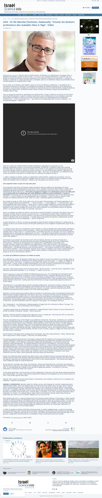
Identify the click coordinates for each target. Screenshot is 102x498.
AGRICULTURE (41, 14)
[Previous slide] (81, 26)
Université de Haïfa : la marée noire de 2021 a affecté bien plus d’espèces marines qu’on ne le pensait (40, 472)
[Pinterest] (48, 422)
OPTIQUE (62, 14)
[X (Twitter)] (83, 7)
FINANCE (74, 14)
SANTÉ (30, 14)
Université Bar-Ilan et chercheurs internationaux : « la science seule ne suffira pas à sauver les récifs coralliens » (65, 472)
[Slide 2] (88, 35)
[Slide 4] (92, 35)
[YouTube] (88, 7)
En (95, 1)
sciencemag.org (42, 274)
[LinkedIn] (87, 7)
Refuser (11, 493)
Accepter (5, 493)
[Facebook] (85, 7)
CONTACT (39, 0)
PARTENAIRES (51, 0)
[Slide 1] (86, 35)
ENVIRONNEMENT (49, 14)
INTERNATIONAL (81, 14)
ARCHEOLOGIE (68, 14)
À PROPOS (44, 0)
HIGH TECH (25, 14)
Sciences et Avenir (11, 75)
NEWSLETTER (95, 7)
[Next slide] (97, 26)
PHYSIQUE (56, 14)
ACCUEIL (19, 14)
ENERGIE (35, 14)
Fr (93, 1)
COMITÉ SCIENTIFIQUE (60, 0)
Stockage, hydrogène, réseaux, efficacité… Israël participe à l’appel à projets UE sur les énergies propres (89, 472)
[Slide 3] (90, 35)
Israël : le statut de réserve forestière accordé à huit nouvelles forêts (16, 473)
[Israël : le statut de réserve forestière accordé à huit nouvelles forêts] (5, 472)
